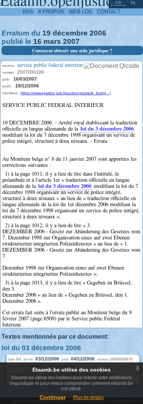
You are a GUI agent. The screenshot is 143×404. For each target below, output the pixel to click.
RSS (28, 12)
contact (109, 12)
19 (46, 33)
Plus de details (88, 397)
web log (80, 12)
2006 (98, 33)
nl (133, 2)
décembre (70, 33)
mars (52, 41)
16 (37, 41)
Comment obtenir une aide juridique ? (72, 50)
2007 (71, 41)
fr (118, 2)
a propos (51, 12)
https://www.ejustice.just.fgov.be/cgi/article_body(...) (66, 93)
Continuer (53, 397)
